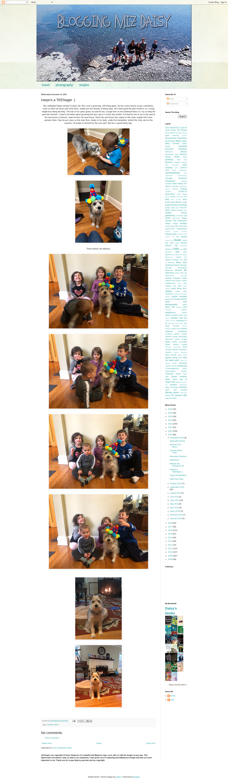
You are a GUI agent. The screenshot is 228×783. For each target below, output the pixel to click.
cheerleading (182, 175)
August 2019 (175, 493)
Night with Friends (177, 441)
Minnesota (169, 270)
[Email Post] (74, 721)
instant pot (169, 240)
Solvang (168, 347)
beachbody (169, 154)
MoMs (177, 273)
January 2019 (176, 518)
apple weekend (172, 135)
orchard (176, 294)
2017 (170, 527)
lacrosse (168, 252)
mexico (177, 265)
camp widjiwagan (179, 170)
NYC (185, 288)
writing (167, 395)
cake (176, 167)
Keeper (168, 249)
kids (176, 248)
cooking (183, 189)
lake (177, 251)
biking (177, 157)
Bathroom (168, 152)
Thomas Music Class (176, 451)
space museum (180, 352)
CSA (178, 194)
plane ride (170, 307)
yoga (167, 398)
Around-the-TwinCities (176, 138)
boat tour (182, 160)
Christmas (170, 181)
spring (174, 358)
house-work (171, 234)
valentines (183, 385)
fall (179, 205)
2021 (170, 427)
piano (185, 304)
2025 (170, 413)
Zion (171, 398)
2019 (170, 435)
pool (185, 307)
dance (167, 197)
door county (176, 199)
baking (167, 146)
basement (169, 149)
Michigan (183, 265)
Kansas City (171, 245)
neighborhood (170, 283)
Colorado (174, 186)
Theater (184, 371)
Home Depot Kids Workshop (176, 226)
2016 (170, 530)
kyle (185, 249)
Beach (184, 151)
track (185, 374)
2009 (170, 556)
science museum (176, 331)
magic (181, 260)
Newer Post (47, 743)
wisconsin (183, 393)
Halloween (182, 221)
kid (172, 249)
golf (185, 215)
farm (177, 208)
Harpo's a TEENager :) (176, 470)
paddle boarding (179, 296)
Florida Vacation (177, 210)
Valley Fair (169, 387)
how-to (167, 237)
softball (184, 344)
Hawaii (175, 223)
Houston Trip (182, 234)
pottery (184, 310)
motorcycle (169, 275)
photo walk (176, 302)
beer (177, 154)
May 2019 (174, 504)
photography (64, 85)
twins (167, 379)
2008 (170, 559)
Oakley (168, 291)
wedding (184, 390)
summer (183, 363)
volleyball (183, 387)
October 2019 (176, 484)
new (179, 283)
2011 (170, 548)
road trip (183, 318)
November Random (178, 456)
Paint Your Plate (176, 479)
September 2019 (177, 487)
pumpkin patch (177, 315)
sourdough (177, 347)
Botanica (169, 162)
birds (185, 157)
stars (180, 358)
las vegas (183, 254)
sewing (175, 336)
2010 (170, 552)
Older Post (150, 743)
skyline (174, 342)
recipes (84, 85)
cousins (168, 191)
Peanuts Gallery (180, 299)
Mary (178, 262)
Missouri (178, 270)
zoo (175, 398)
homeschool (169, 229)
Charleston (169, 175)
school (184, 328)
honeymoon (182, 229)
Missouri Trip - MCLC (176, 446)
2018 (170, 523)
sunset (174, 366)
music (184, 278)
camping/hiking (172, 172)
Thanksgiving (170, 371)
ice (173, 237)
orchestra (183, 294)
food (185, 210)
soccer (176, 344)
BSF (166, 165)
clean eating (177, 183)
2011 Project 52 (171, 128)
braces (184, 162)
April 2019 (174, 508)
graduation (176, 218)
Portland (168, 310)
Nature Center (181, 281)
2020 (170, 431)
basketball (182, 149)
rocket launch (170, 320)
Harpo (56, 725)
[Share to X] (84, 721)
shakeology (182, 336)
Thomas (169, 373)
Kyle (172, 700)
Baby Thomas (172, 143)
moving (168, 278)
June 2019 (175, 500)
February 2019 (176, 515)
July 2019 (174, 497)
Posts (171, 99)
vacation (173, 385)
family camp (170, 208)
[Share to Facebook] (87, 721)
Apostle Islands (181, 133)
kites (181, 249)
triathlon (183, 377)
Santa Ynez (175, 329)
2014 (170, 538)
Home (99, 743)
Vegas (176, 387)
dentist (172, 197)
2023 (170, 420)
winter (176, 392)
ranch (167, 318)
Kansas (184, 243)
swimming (182, 365)
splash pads (182, 355)
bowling (177, 162)
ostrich (167, 296)
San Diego (179, 323)
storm (174, 363)
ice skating (181, 237)
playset (179, 307)
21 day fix (183, 128)
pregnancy (170, 312)
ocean (177, 291)
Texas (184, 368)
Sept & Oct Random (178, 475)
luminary (175, 260)
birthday (50, 725)
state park (174, 360)
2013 (170, 541)
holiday (183, 223)
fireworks (183, 208)
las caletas (176, 254)
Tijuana (178, 374)
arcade (184, 135)
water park (171, 390)
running (179, 320)
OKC (185, 291)
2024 (170, 416)
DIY (185, 197)
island (185, 240)
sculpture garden (172, 334)
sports (168, 357)
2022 (170, 424)
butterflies (175, 165)
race (185, 315)
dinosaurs (179, 197)
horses (167, 231)
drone (178, 202)
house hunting (180, 231)
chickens (182, 178)
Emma (174, 205)
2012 (170, 545)
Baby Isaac (181, 141)
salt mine (171, 323)
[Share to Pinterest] (90, 721)
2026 (170, 409)
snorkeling (183, 342)
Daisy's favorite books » (178, 685)
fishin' (167, 210)
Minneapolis (182, 268)
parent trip (169, 299)
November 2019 (177, 438)
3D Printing (182, 130)
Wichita (168, 392)
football (168, 213)
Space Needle (170, 355)
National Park (170, 281)
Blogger (136, 777)
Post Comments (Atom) (62, 748)
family (184, 205)
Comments (173, 104)
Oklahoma (169, 294)
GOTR (167, 218)
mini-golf (168, 268)
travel (45, 85)
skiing (167, 342)
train (166, 377)
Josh (177, 243)
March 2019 (175, 511)
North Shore (176, 288)
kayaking (184, 245)
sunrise (168, 366)
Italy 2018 (169, 243)
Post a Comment (52, 738)
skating (184, 339)
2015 (170, 534)
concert (175, 189)
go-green (179, 215)
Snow (167, 344)
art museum (170, 141)
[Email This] (78, 721)
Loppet (178, 257)
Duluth (184, 202)
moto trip (183, 273)
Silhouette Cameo (172, 339)
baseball (183, 146)
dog (167, 199)
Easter (168, 205)
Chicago (168, 178)
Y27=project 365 (179, 395)
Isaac (177, 239)
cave (185, 173)
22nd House (170, 130)
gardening (170, 215)
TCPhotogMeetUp (172, 368)
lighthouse (169, 257)
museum (176, 278)
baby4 (184, 143)
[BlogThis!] (81, 721)
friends (184, 213)
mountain (183, 275)
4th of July (169, 133)
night (179, 286)
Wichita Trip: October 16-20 (177, 465)
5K (174, 133)
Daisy (185, 194)
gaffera (119, 777)
